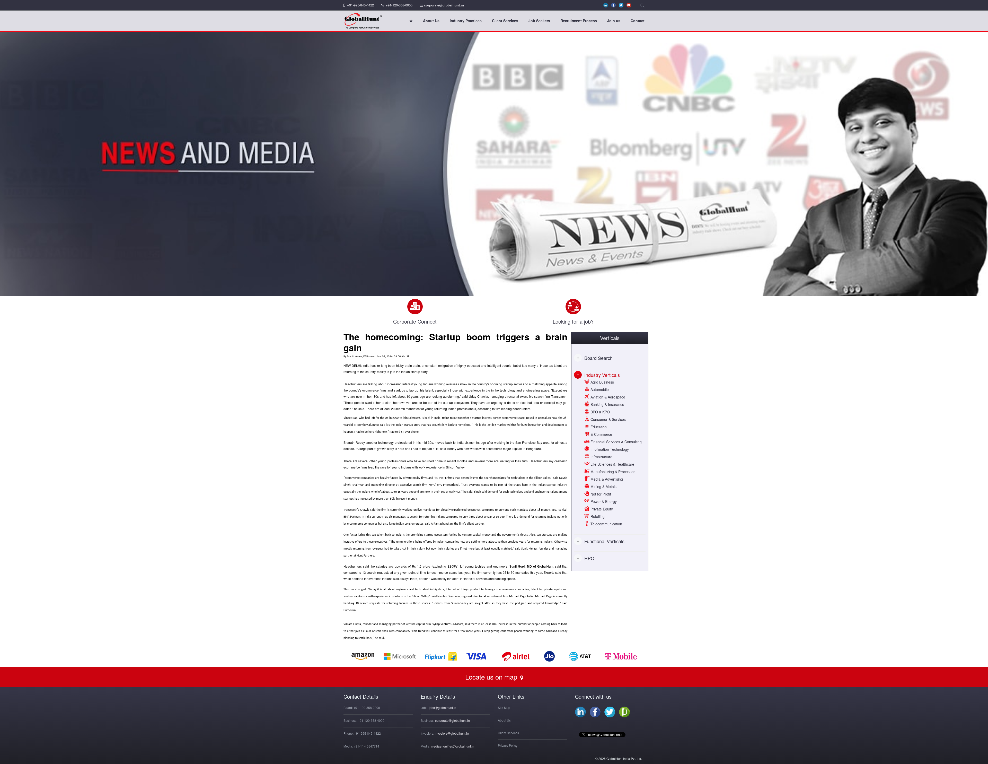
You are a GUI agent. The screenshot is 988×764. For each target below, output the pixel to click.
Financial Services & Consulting (615, 441)
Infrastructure (600, 456)
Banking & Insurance (606, 404)
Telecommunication (605, 523)
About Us (431, 20)
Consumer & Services (607, 419)
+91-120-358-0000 (399, 5)
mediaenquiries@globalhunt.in (452, 746)
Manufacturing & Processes (612, 471)
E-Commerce (600, 434)
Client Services (505, 20)
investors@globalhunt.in (452, 733)
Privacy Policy (507, 745)
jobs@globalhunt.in (442, 707)
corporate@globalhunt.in (444, 5)
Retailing (597, 516)
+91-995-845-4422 (360, 5)
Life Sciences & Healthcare (611, 464)
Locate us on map (492, 676)
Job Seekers (539, 20)
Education (598, 426)
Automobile (599, 389)
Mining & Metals (602, 486)
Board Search (598, 357)
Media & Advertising (606, 479)
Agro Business (601, 382)
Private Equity (601, 508)
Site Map (504, 707)
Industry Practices (466, 20)
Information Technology (609, 449)
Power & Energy (603, 501)
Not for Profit (600, 494)
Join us (613, 20)
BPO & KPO (599, 411)
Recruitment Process (578, 20)
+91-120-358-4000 (371, 720)
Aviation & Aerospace (607, 397)
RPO (589, 558)
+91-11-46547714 (366, 746)
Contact (638, 20)
